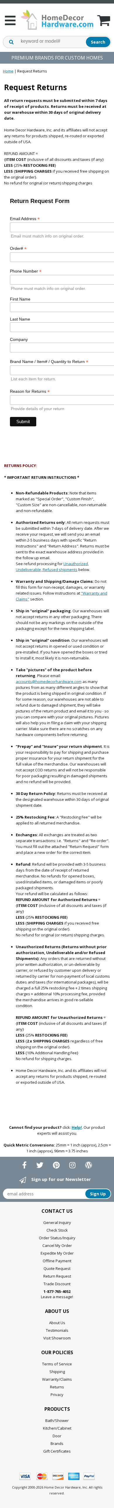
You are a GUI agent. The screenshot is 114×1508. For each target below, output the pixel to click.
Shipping (57, 1371)
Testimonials (57, 1330)
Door (57, 1435)
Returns (57, 1387)
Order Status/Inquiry (57, 1237)
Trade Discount (57, 1283)
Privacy (57, 1394)
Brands (57, 1443)
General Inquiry (57, 1222)
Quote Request (57, 1268)
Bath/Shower (57, 1420)
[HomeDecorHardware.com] (57, 19)
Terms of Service (57, 1364)
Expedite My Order (57, 1253)
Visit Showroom (57, 1338)
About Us (57, 1322)
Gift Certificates (57, 1451)
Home (8, 71)
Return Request (57, 1276)
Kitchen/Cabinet (57, 1428)
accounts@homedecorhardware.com (49, 681)
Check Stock (57, 1230)
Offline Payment (57, 1260)
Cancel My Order (57, 1245)
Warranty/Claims (57, 1379)
